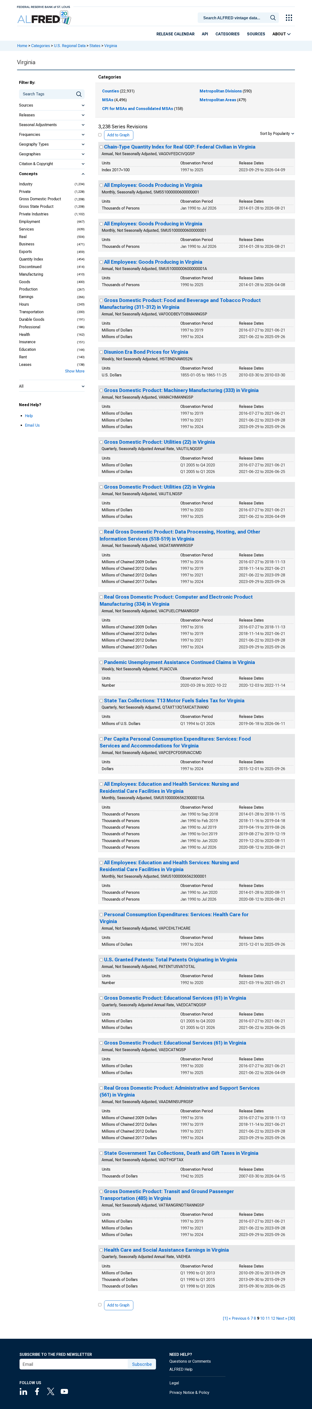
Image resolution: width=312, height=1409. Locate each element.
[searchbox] (239, 18)
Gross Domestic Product (40, 199)
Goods (24, 282)
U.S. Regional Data (70, 45)
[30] (291, 1318)
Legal (174, 1383)
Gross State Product (36, 206)
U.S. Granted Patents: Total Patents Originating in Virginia (170, 960)
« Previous (237, 1318)
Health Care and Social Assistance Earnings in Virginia (166, 1250)
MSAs (107, 100)
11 (267, 1318)
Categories (227, 34)
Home (22, 45)
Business (26, 244)
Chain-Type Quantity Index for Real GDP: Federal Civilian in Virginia (179, 147)
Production (28, 289)
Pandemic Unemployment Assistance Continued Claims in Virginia (179, 662)
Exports (25, 251)
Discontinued (30, 266)
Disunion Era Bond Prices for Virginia (146, 352)
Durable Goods (31, 319)
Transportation (31, 312)
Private (25, 191)
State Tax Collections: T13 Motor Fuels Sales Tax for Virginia (174, 701)
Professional (29, 327)
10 (262, 1318)
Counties (110, 91)
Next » (281, 1318)
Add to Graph (118, 135)
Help (29, 415)
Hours (24, 304)
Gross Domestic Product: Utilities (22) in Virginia (159, 442)
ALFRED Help (181, 1369)
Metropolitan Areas (218, 100)
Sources (256, 34)
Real (23, 236)
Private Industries (34, 214)
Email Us (32, 425)
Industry (25, 184)
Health (24, 334)
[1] (225, 1318)
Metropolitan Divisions (221, 91)
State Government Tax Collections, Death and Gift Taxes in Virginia (181, 1153)
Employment (29, 221)
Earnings (26, 296)
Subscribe (142, 1364)
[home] (44, 18)
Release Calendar (175, 34)
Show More (75, 371)
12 (273, 1318)
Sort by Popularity (275, 133)
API (205, 34)
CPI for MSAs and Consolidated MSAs (137, 108)
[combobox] (239, 17)
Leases (25, 364)
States (94, 45)
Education (27, 349)
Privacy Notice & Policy (189, 1392)
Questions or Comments (190, 1361)
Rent (23, 357)
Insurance (27, 342)
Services (26, 229)
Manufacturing (31, 274)
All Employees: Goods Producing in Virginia (153, 185)
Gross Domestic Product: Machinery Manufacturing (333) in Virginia (181, 390)
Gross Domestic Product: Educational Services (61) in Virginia (175, 998)
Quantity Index (31, 259)
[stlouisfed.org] (43, 6)
